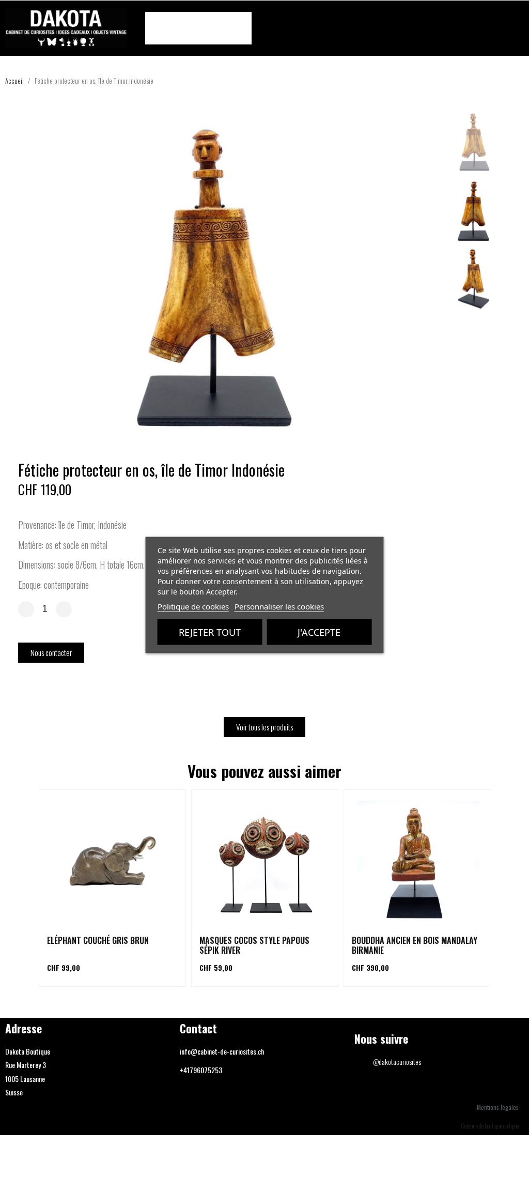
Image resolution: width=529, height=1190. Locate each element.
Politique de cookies (193, 606)
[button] (514, 28)
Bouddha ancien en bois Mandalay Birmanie (414, 945)
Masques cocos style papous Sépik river (254, 945)
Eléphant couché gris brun (98, 940)
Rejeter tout (210, 632)
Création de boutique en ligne (490, 1126)
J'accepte (319, 632)
